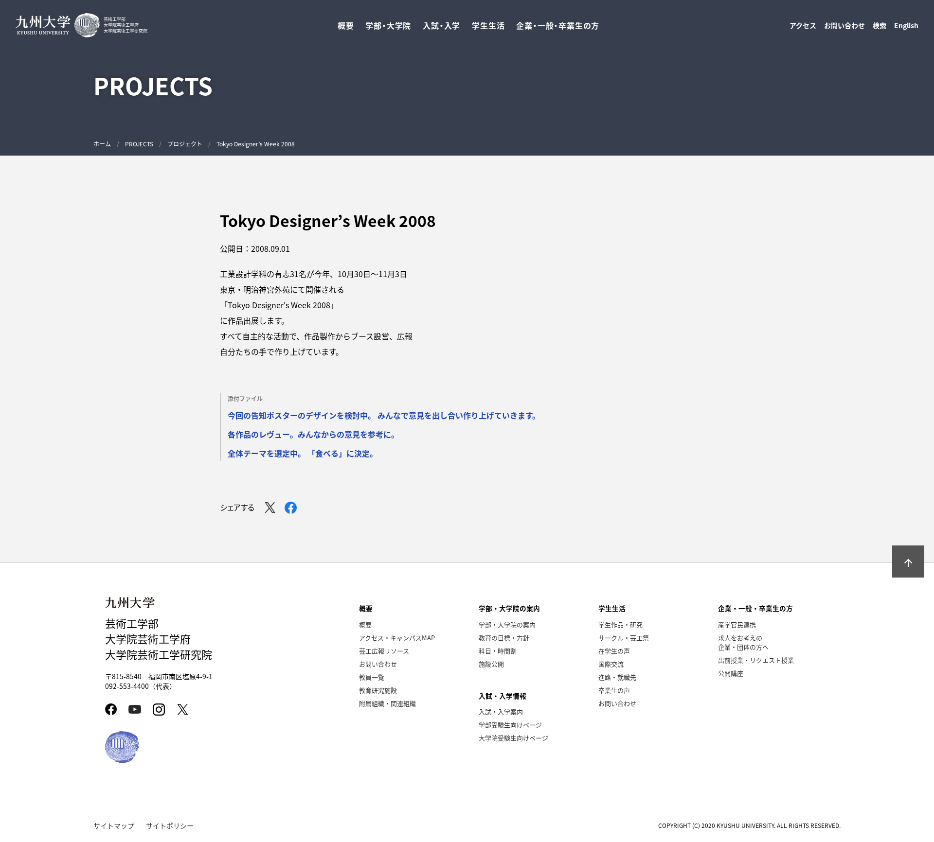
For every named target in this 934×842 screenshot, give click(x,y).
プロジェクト (184, 144)
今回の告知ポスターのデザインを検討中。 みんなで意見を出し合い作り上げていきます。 (384, 415)
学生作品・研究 (620, 624)
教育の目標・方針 (504, 637)
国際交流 (611, 663)
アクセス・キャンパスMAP (397, 637)
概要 (365, 624)
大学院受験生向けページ (513, 737)
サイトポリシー (170, 825)
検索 (879, 25)
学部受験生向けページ (510, 724)
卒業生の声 (614, 690)
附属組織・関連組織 (387, 703)
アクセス (803, 25)
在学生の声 (614, 650)
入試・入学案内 (501, 711)
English (906, 25)
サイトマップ (113, 825)
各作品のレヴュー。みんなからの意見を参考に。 (313, 434)
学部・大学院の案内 (507, 624)
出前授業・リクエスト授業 (756, 660)
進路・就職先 (617, 677)
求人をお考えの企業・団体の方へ (743, 642)
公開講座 (730, 673)
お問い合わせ (844, 25)
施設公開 (491, 663)
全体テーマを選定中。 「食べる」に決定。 (302, 453)
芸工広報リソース (384, 650)
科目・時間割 (498, 650)
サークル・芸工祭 (623, 637)
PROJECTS (139, 144)
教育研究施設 (378, 690)
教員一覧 (371, 677)
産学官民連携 (737, 624)
